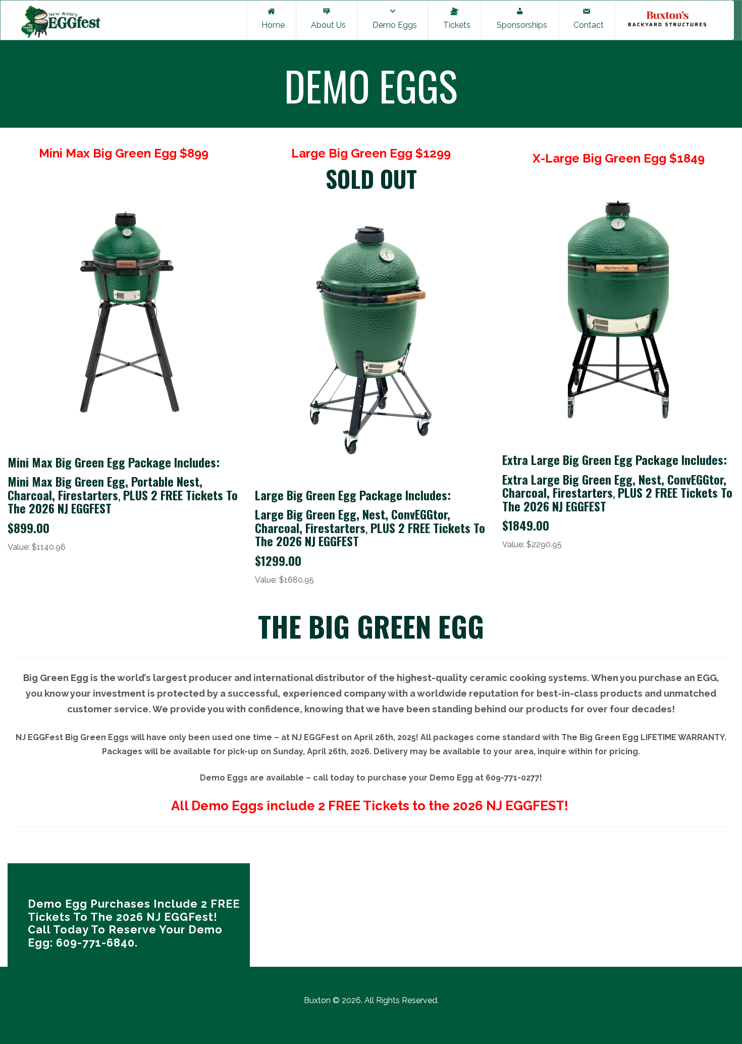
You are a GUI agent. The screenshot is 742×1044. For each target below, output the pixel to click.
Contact (586, 25)
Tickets (454, 25)
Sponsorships (520, 25)
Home (271, 25)
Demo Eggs (392, 25)
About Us (326, 25)
